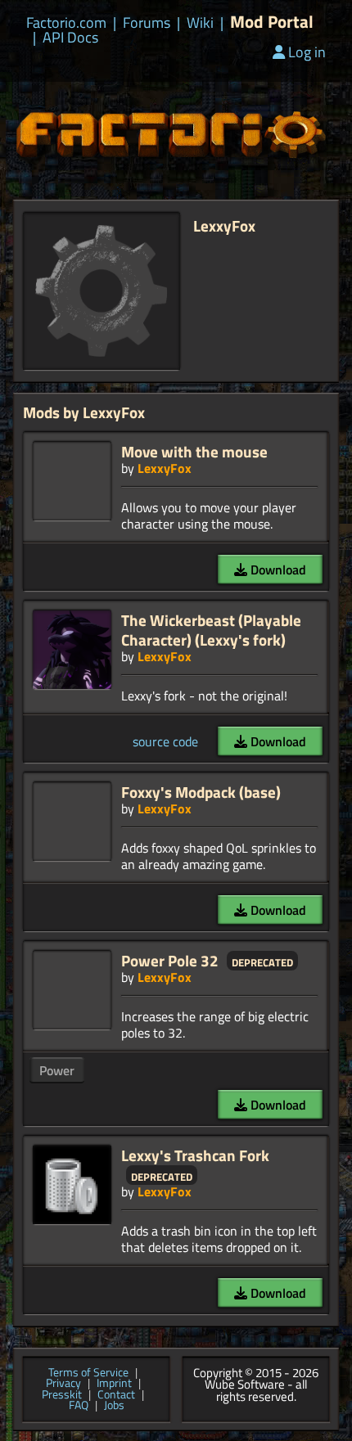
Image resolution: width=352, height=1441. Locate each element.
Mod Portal (272, 21)
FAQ (78, 1406)
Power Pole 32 (170, 960)
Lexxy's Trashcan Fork (195, 1155)
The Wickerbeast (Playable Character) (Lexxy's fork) (211, 629)
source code (165, 741)
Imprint (114, 1383)
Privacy (63, 1383)
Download (276, 569)
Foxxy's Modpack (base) (201, 792)
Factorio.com (66, 23)
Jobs (114, 1406)
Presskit (62, 1395)
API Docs (70, 37)
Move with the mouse (194, 451)
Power (56, 1070)
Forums (146, 23)
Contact (116, 1395)
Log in (307, 52)
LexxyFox (165, 468)
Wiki (200, 23)
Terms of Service (88, 1373)
